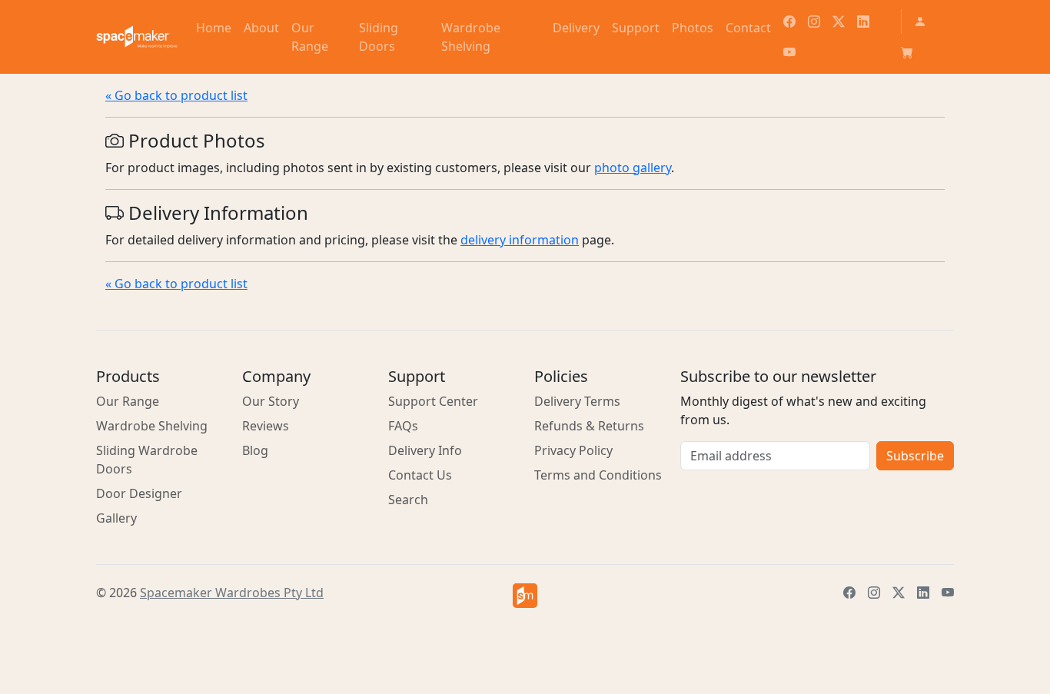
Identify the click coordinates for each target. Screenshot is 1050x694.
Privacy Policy (573, 450)
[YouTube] (789, 52)
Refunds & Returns (589, 425)
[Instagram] (814, 21)
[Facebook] (789, 21)
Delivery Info (425, 450)
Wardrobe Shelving (152, 425)
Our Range (127, 401)
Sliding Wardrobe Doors (147, 459)
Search (408, 499)
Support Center (433, 401)
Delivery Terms (577, 401)
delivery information (519, 239)
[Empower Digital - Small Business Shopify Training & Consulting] (525, 595)
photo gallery (632, 167)
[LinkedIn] (863, 21)
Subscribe (915, 455)
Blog (255, 450)
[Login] (920, 21)
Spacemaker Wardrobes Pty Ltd (232, 592)
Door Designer (139, 493)
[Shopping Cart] (907, 52)
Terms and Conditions (598, 475)
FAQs (403, 425)
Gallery (116, 518)
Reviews (265, 425)
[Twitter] (838, 21)
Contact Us (420, 475)
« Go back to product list (176, 95)
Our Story (270, 401)
